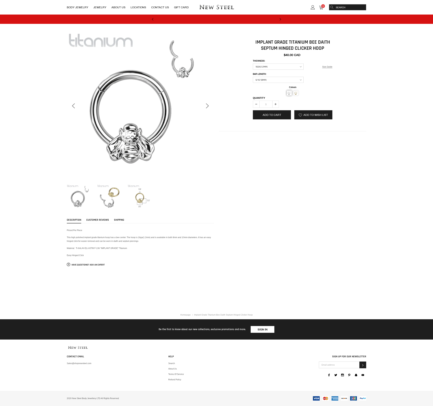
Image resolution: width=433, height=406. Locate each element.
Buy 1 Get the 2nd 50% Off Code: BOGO (216, 19)
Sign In (263, 329)
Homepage (185, 315)
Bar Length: (259, 74)
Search (171, 363)
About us (172, 368)
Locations (138, 7)
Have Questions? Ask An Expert (88, 264)
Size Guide (327, 66)
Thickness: (259, 61)
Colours (292, 87)
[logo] (216, 7)
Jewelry (99, 7)
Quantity (259, 98)
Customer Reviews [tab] (97, 220)
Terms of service (176, 374)
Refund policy (174, 379)
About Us (118, 7)
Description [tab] (74, 220)
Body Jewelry (77, 7)
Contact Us (160, 7)
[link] (313, 7)
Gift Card (181, 7)
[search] (332, 7)
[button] (289, 93)
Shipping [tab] (119, 220)
